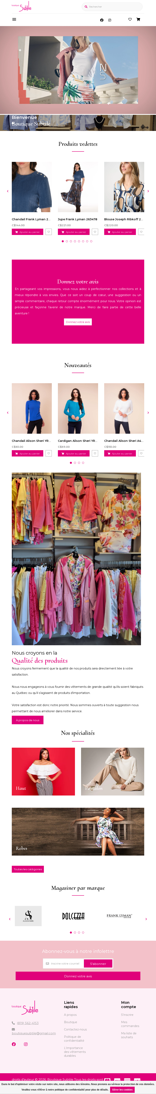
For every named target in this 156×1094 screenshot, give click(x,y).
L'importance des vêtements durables (75, 1052)
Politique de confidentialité (74, 1038)
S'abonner (98, 964)
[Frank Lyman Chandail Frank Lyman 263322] (32, 187)
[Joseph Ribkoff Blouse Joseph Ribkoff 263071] (124, 187)
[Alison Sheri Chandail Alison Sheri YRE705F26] (32, 408)
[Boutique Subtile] (21, 10)
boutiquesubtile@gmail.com (34, 1033)
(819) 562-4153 (28, 1023)
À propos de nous (27, 720)
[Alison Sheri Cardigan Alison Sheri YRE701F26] (78, 408)
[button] (13, 123)
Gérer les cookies (122, 1089)
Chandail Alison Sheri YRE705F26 (36, 441)
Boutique (70, 1022)
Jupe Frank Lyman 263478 (77, 219)
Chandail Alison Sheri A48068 (126, 441)
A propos (70, 1015)
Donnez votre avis (78, 322)
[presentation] (8, 191)
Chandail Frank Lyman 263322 (34, 219)
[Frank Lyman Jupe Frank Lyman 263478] (78, 187)
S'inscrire (127, 1015)
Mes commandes (130, 1024)
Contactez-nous (75, 1029)
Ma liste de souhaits (128, 1035)
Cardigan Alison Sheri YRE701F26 (82, 441)
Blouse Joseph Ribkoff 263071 (127, 219)
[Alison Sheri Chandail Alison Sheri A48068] (124, 408)
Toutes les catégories (28, 869)
